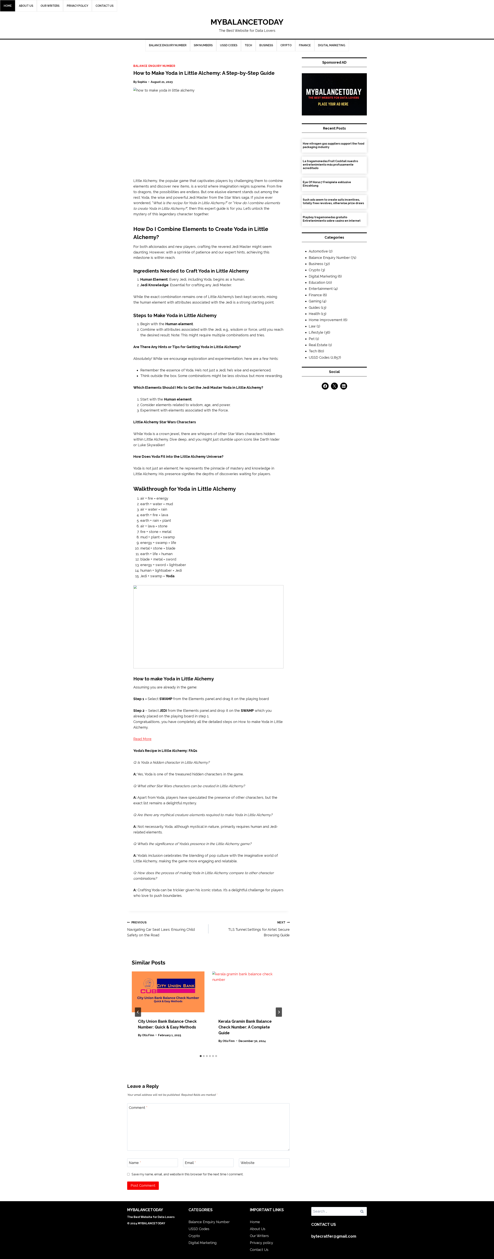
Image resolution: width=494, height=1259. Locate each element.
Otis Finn (148, 1035)
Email (190, 1163)
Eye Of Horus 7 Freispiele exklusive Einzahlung (327, 184)
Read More (142, 739)
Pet (312, 339)
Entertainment (321, 289)
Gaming (315, 301)
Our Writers (50, 5)
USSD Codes (228, 45)
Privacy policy (77, 5)
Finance (305, 45)
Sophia (142, 81)
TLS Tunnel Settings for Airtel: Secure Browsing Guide (259, 929)
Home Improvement (325, 320)
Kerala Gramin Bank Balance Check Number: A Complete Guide (245, 1027)
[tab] (201, 1056)
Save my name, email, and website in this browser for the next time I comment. (187, 1174)
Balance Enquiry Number (167, 45)
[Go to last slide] (138, 1012)
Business (266, 45)
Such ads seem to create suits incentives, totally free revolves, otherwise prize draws (333, 201)
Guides (314, 307)
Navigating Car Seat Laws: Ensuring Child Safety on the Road (161, 929)
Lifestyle (316, 332)
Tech (248, 45)
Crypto (286, 45)
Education (317, 282)
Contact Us (104, 5)
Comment (138, 1108)
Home (8, 5)
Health (314, 314)
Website (248, 1163)
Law (312, 326)
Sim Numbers (203, 45)
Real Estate (318, 345)
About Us (26, 5)
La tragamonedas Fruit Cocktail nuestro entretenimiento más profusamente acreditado (330, 165)
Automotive (318, 251)
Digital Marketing (331, 45)
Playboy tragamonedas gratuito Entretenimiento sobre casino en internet (331, 219)
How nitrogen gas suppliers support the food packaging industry (333, 145)
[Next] (279, 1012)
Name (135, 1163)
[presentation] (168, 991)
